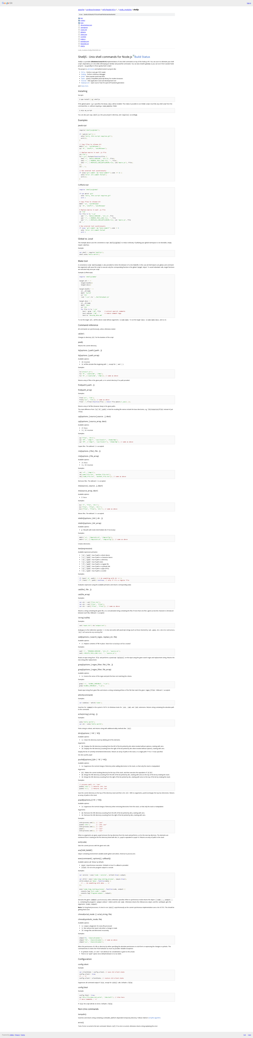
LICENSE (83, 37)
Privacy (17, 1035)
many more (84, 86)
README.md (85, 44)
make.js (83, 39)
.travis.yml (84, 30)
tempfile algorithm (154, 1018)
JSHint (83, 76)
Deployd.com (85, 83)
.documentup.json (86, 25)
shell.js (83, 46)
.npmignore (84, 27)
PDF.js (83, 72)
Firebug (83, 74)
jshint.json (84, 34)
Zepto (83, 78)
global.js (83, 32)
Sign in (249, 3)
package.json (85, 41)
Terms (23, 1035)
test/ (82, 23)
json (249, 1035)
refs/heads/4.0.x (109, 9)
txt (245, 1035)
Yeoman (83, 81)
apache (81, 9)
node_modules (125, 9)
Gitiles (12, 1035)
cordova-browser (93, 9)
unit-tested (90, 69)
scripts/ (83, 20)
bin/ (82, 18)
